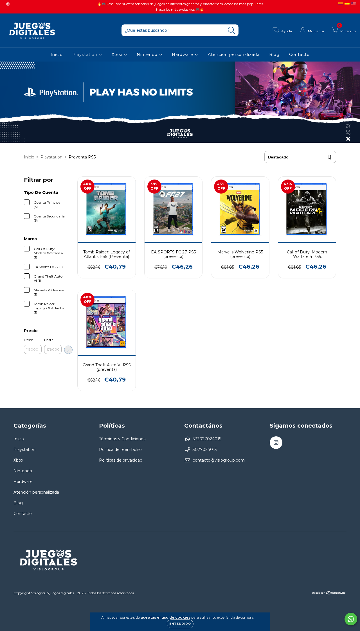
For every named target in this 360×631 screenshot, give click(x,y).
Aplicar (68, 350)
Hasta (48, 340)
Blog (274, 54)
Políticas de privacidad (120, 460)
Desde (28, 340)
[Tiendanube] (328, 593)
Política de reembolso (120, 449)
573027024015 (207, 438)
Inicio (57, 54)
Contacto (299, 54)
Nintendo (148, 54)
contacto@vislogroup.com (219, 460)
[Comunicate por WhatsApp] (351, 619)
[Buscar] (231, 30)
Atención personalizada (234, 54)
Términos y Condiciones (122, 438)
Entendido (180, 624)
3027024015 (205, 449)
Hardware (183, 54)
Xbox (118, 54)
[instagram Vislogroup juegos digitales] (8, 3)
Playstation (85, 54)
